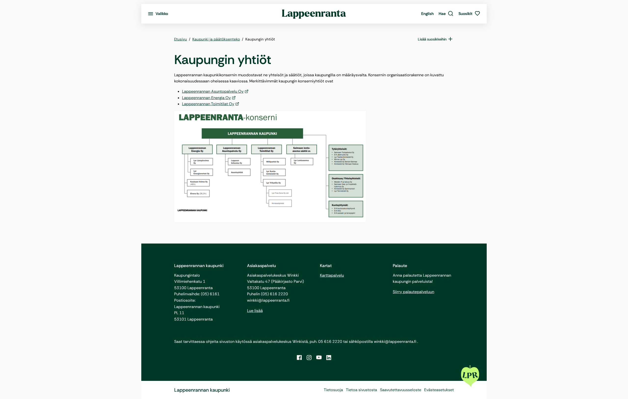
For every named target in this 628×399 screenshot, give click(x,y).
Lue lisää (255, 310)
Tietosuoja (333, 389)
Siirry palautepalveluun (413, 291)
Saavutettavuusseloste (400, 389)
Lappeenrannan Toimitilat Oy (208, 103)
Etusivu (180, 39)
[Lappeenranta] (314, 14)
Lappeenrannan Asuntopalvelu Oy (213, 91)
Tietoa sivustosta (361, 389)
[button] (446, 13)
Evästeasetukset (439, 389)
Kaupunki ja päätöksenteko (216, 39)
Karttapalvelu (332, 275)
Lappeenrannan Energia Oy (206, 97)
